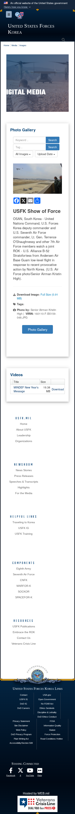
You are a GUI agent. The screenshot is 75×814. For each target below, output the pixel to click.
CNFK (23, 580)
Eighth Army (23, 568)
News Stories (24, 470)
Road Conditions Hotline (51, 739)
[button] (18, 7)
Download (58, 389)
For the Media (23, 493)
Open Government (47, 699)
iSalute (52, 730)
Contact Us (23, 637)
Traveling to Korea (23, 522)
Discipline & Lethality (47, 712)
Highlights (24, 487)
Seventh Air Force (24, 574)
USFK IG (23, 528)
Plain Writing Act (21, 739)
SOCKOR (23, 591)
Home (23, 423)
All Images (22, 154)
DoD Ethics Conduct (47, 717)
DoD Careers (23, 708)
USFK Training (23, 533)
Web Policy (21, 730)
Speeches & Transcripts (23, 481)
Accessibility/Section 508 (21, 743)
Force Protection (52, 734)
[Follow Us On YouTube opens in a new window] (30, 771)
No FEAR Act (47, 704)
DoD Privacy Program (21, 734)
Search (52, 140)
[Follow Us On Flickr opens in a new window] (39, 771)
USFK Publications (23, 626)
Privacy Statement (21, 721)
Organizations (23, 441)
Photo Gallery (37, 329)
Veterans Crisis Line (24, 643)
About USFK (23, 429)
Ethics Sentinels (47, 708)
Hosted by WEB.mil (36, 793)
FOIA (52, 721)
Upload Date (45, 154)
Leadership (24, 435)
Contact (23, 695)
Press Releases (23, 475)
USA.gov (47, 695)
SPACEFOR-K (23, 597)
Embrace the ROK (24, 632)
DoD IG (23, 704)
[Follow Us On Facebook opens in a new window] (11, 771)
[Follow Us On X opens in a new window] (20, 771)
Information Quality (52, 725)
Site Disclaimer (21, 725)
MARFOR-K (24, 585)
